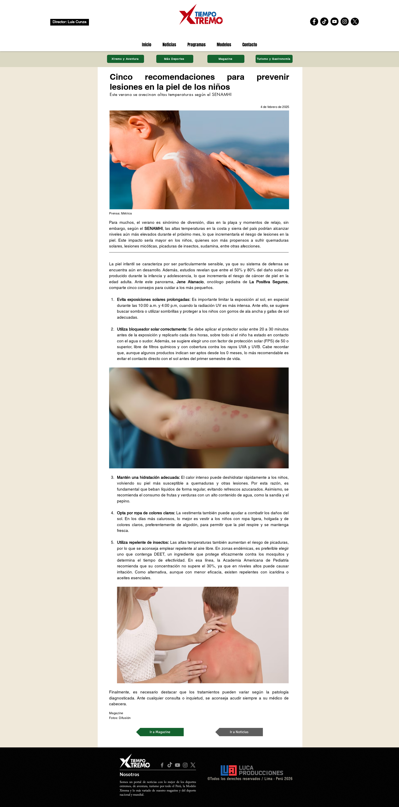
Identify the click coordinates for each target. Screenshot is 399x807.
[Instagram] (345, 21)
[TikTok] (324, 21)
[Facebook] (314, 21)
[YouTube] (334, 21)
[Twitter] (355, 21)
